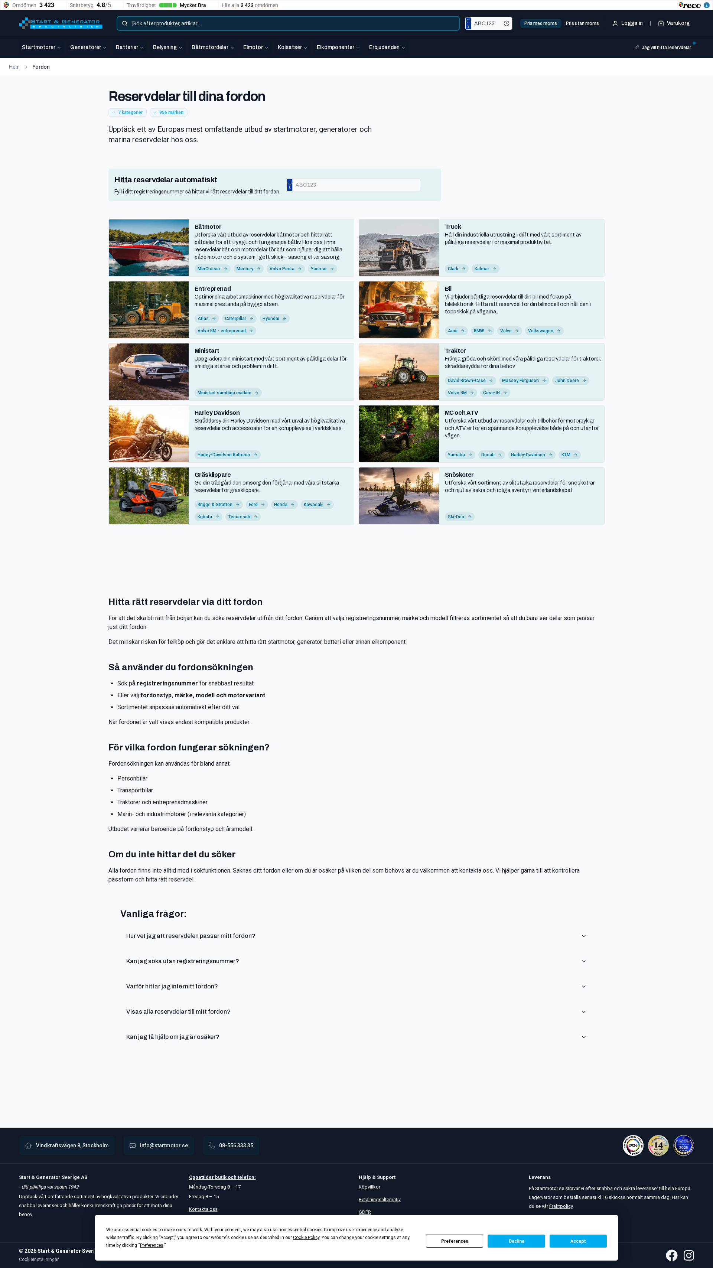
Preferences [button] (151, 1245)
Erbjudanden (384, 47)
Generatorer (85, 47)
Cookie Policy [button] (306, 1237)
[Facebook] (672, 1255)
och (232, 1177)
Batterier (127, 47)
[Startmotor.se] (60, 23)
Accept (578, 1241)
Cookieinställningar (39, 1259)
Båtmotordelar (210, 47)
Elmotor (253, 47)
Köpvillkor (369, 1187)
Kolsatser (290, 47)
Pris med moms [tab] (540, 23)
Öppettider (202, 1177)
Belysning (165, 47)
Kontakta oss (203, 1209)
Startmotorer (38, 47)
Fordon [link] (41, 67)
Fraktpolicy (561, 1206)
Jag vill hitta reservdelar (666, 47)
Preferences (454, 1241)
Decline (516, 1241)
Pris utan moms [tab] (582, 23)
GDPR (365, 1212)
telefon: (246, 1177)
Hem (14, 67)
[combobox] (288, 23)
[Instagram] (689, 1255)
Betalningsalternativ (380, 1199)
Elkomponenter (335, 47)
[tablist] (561, 23)
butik (221, 1177)
